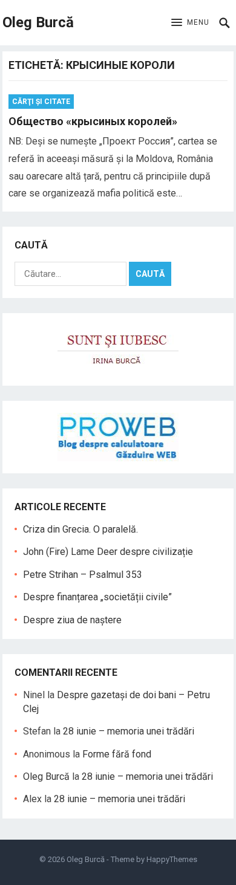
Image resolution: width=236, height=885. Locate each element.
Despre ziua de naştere (72, 620)
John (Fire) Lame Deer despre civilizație (108, 551)
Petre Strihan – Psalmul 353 (82, 574)
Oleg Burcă (38, 22)
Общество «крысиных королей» (92, 121)
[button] (190, 23)
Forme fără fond (116, 754)
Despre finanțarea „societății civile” (97, 597)
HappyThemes (171, 859)
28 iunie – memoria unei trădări (128, 731)
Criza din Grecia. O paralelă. (80, 529)
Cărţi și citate (41, 101)
